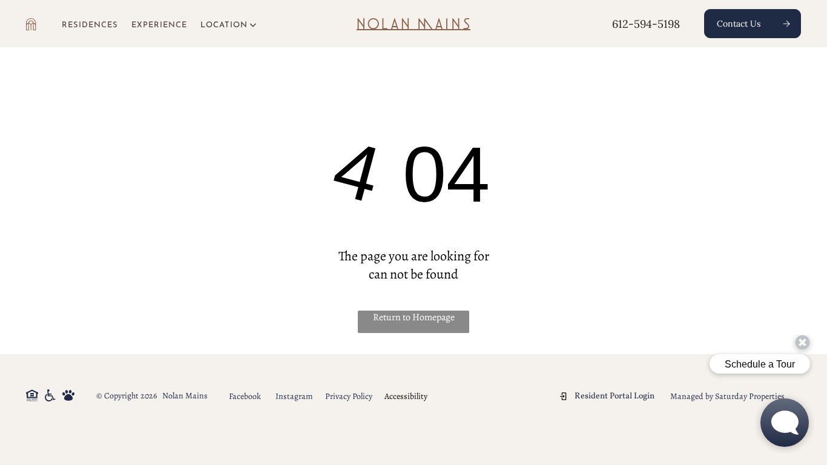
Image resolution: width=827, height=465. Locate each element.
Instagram (294, 396)
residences (90, 25)
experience (159, 25)
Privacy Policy (348, 396)
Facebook (245, 396)
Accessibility (405, 396)
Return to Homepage (414, 317)
